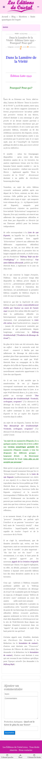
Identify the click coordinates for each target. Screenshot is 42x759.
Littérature (32, 47)
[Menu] (4, 7)
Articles (25, 47)
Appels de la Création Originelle (25, 562)
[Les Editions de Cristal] (21, 7)
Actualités (17, 47)
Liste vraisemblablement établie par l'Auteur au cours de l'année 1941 (21, 308)
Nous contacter (25, 750)
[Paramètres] (38, 7)
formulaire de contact (28, 643)
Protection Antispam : (19, 723)
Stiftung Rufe (8, 664)
